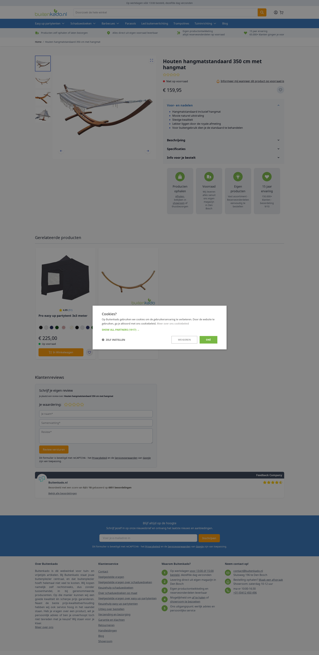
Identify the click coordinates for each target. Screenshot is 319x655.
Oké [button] (208, 339)
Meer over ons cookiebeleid (173, 323)
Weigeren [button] (184, 339)
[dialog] (160, 327)
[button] (159, 329)
